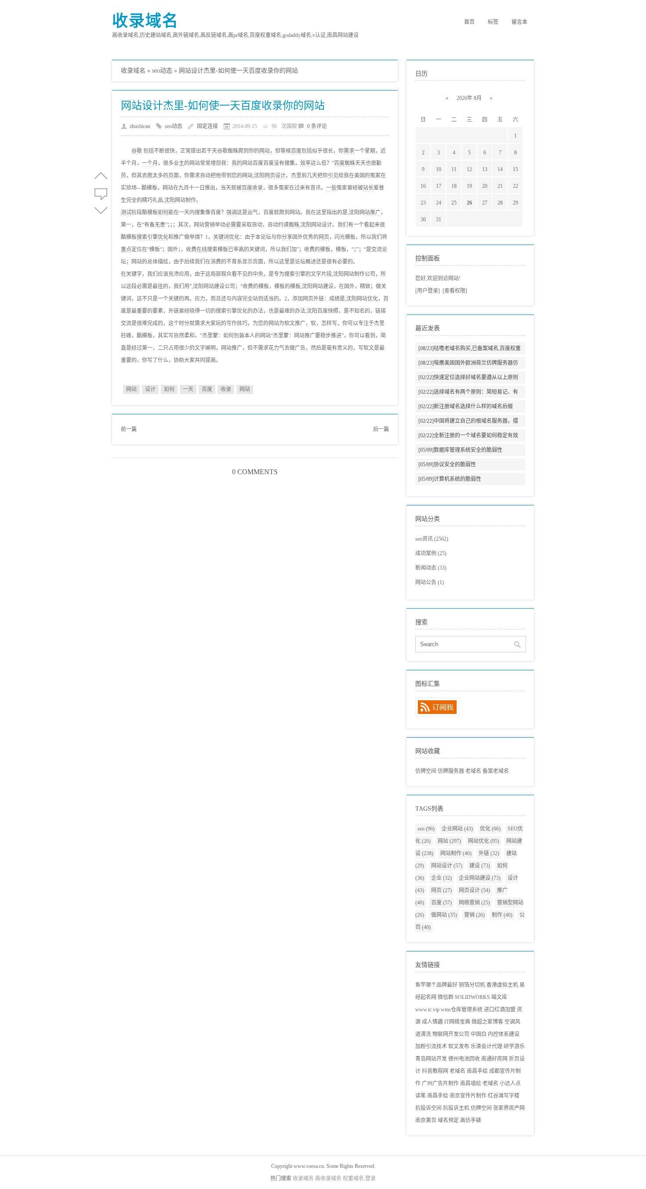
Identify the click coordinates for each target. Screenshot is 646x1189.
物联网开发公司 (450, 1034)
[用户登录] (427, 291)
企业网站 (457, 829)
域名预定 (448, 1120)
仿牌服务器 (451, 771)
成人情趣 (432, 1022)
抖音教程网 (435, 1071)
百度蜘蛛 (344, 163)
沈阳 (169, 200)
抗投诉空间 (428, 1108)
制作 (502, 915)
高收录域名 (328, 1178)
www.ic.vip (427, 1009)
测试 (126, 212)
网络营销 (474, 903)
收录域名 (145, 21)
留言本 (519, 22)
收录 (226, 389)
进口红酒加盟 (499, 1009)
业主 (179, 163)
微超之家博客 (487, 1022)
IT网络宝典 (457, 1022)
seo (426, 829)
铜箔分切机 (472, 985)
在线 (201, 249)
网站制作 (456, 853)
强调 (231, 212)
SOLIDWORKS (472, 997)
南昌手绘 (477, 1071)
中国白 (478, 1034)
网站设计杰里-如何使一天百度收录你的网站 (223, 105)
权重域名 (353, 1178)
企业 (441, 878)
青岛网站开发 (431, 1059)
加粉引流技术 (431, 1046)
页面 (173, 175)
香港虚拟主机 (502, 985)
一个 (147, 163)
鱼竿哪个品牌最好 (436, 985)
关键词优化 (226, 237)
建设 (479, 866)
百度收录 (252, 188)
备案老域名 (496, 771)
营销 (474, 915)
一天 (188, 389)
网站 (264, 151)
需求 (349, 151)
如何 (163, 212)
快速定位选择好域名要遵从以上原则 (468, 377)
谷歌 (136, 151)
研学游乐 (514, 1046)
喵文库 (499, 997)
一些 (331, 188)
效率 (305, 163)
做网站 (444, 915)
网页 (324, 237)
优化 (490, 829)
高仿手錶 (470, 1120)
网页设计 (275, 175)
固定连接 (207, 126)
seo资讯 (431, 539)
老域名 (473, 771)
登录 (370, 1178)
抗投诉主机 (456, 1108)
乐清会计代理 (486, 1046)
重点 (126, 249)
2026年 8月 (469, 98)
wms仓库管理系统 (462, 1009)
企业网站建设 (480, 878)
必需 (230, 225)
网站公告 (429, 582)
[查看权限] (455, 291)
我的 (237, 163)
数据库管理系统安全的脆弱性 (460, 450)
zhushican (140, 126)
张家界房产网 (509, 1108)
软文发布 (458, 1046)
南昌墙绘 (470, 1083)
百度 (296, 151)
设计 (150, 389)
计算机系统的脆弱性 (449, 479)
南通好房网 (494, 1059)
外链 (489, 853)
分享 (287, 237)
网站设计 (446, 866)
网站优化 (483, 841)
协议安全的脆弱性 (447, 464)
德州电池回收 (464, 1059)
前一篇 (129, 429)
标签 (493, 22)
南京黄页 (425, 1120)
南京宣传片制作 (468, 1096)
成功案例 (430, 553)
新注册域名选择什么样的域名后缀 (465, 406)
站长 (368, 188)
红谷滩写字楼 (503, 1096)
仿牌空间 (425, 771)
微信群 (446, 997)
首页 (469, 22)
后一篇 (381, 429)
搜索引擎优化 (152, 237)
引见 (333, 175)
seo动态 (162, 70)
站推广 (373, 212)
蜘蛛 (294, 225)
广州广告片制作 (440, 1083)
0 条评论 (317, 126)
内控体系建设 (503, 1034)
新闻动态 (430, 568)
